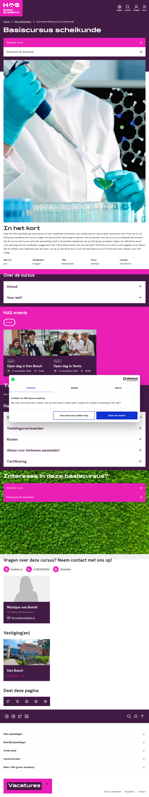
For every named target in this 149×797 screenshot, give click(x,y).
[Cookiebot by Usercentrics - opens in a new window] (125, 379)
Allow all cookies (116, 415)
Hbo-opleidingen (22, 21)
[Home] (11, 8)
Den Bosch (15, 671)
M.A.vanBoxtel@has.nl (23, 617)
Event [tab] (9, 322)
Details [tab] (74, 388)
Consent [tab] (30, 388)
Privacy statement (112, 791)
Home (6, 21)
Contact (142, 791)
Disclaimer (130, 791)
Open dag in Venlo (67, 366)
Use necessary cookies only (74, 415)
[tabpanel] (74, 353)
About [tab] (118, 388)
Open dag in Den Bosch (24, 366)
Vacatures (24, 786)
